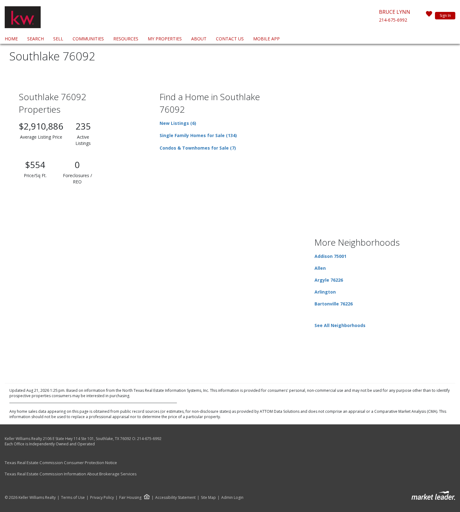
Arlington (325, 292)
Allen (320, 268)
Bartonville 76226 (333, 304)
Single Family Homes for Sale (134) (198, 135)
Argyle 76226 (328, 280)
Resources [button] (125, 39)
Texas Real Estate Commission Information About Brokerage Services (71, 474)
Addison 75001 (330, 256)
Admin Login (232, 497)
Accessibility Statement (175, 497)
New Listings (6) (178, 123)
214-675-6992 (393, 20)
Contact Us (230, 39)
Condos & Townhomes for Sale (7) (198, 148)
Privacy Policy (102, 497)
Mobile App (266, 39)
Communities (88, 39)
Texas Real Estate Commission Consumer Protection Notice (61, 462)
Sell (58, 39)
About (199, 39)
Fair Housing (130, 497)
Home (11, 39)
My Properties (165, 39)
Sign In (445, 15)
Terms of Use (73, 497)
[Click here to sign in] (429, 15)
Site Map (208, 497)
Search (35, 39)
